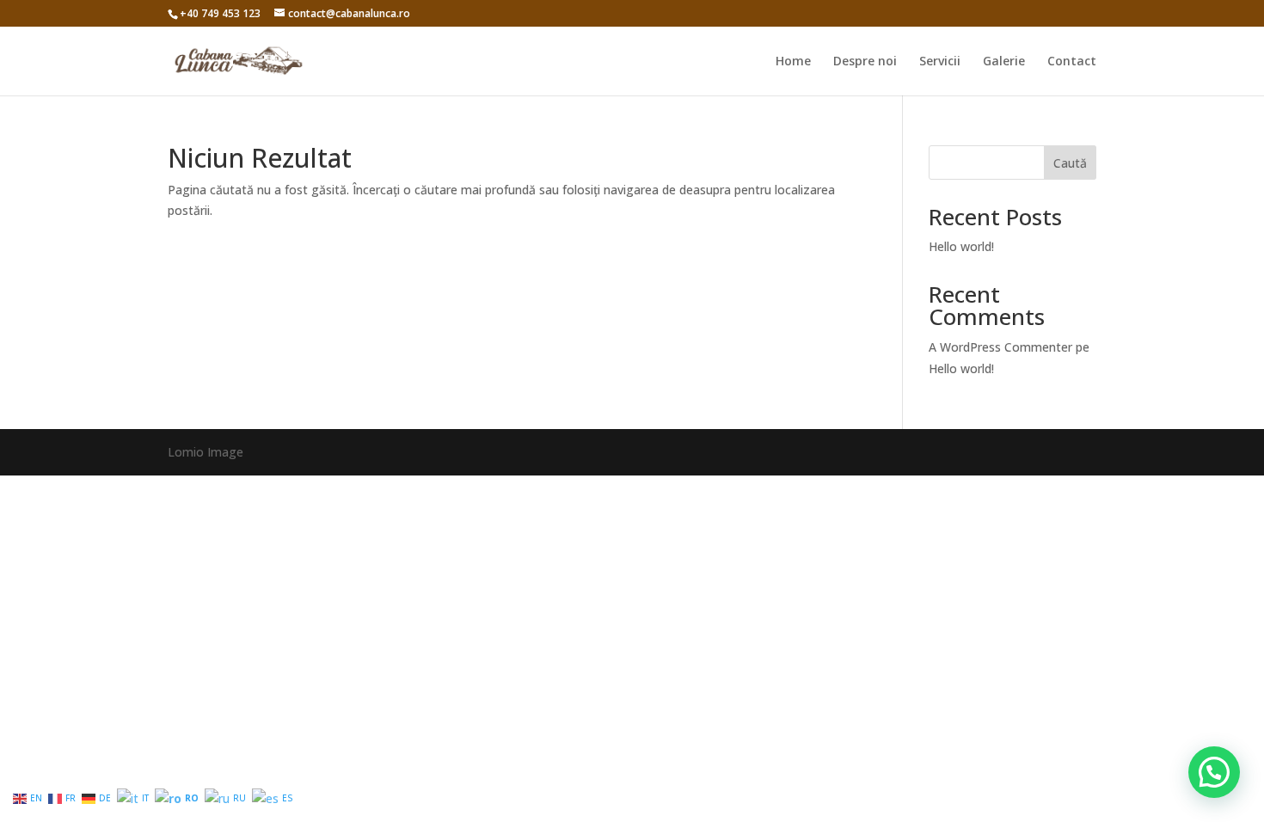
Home (793, 62)
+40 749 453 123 (220, 13)
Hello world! (961, 246)
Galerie (1004, 62)
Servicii (939, 62)
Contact (1071, 62)
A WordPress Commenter (1000, 347)
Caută (1070, 163)
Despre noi (865, 62)
